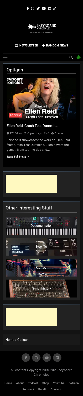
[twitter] (38, 8)
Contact (56, 389)
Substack (28, 389)
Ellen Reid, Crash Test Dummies (32, 126)
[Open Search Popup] (71, 57)
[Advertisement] (31, 184)
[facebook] (28, 8)
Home (10, 340)
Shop (45, 383)
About (20, 383)
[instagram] (32, 8)
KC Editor (16, 133)
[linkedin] (49, 8)
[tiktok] (54, 8)
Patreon (73, 383)
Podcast (15, 115)
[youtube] (44, 8)
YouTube (58, 383)
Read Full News (16, 157)
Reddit (42, 389)
